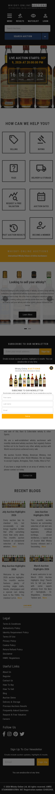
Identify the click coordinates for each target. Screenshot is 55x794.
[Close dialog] (51, 368)
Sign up (27, 416)
